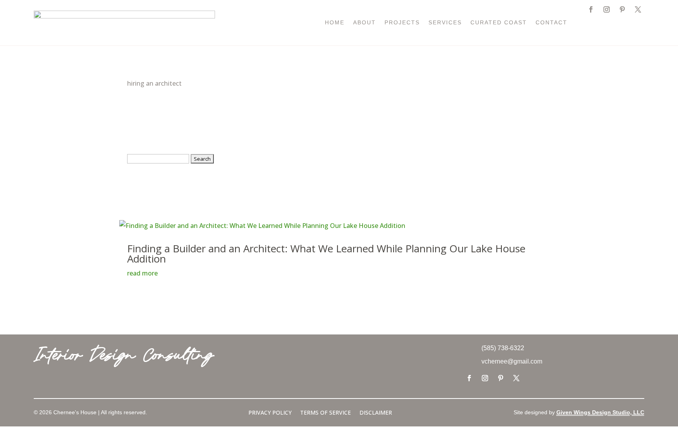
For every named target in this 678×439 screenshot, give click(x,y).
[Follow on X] (638, 9)
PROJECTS (402, 23)
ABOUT (364, 23)
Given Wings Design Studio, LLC (600, 412)
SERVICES (445, 23)
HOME (334, 23)
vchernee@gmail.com (511, 361)
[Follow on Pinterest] (622, 9)
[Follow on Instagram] (606, 9)
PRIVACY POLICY (270, 413)
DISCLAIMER (375, 413)
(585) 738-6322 (502, 348)
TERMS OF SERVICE (325, 413)
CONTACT (551, 23)
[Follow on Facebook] (591, 9)
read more (142, 273)
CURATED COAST (498, 23)
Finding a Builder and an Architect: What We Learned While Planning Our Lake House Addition (326, 253)
